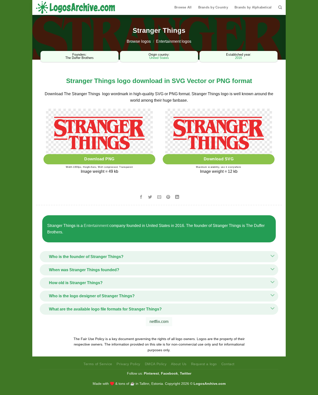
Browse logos (139, 41)
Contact (228, 364)
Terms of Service (97, 364)
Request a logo (204, 364)
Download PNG (99, 159)
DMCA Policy (156, 364)
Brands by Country (213, 7)
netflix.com (159, 321)
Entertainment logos (173, 41)
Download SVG (219, 159)
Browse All (183, 7)
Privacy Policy (128, 364)
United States (159, 58)
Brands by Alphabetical (253, 7)
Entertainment (96, 225)
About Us (179, 364)
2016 (238, 58)
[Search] (280, 7)
